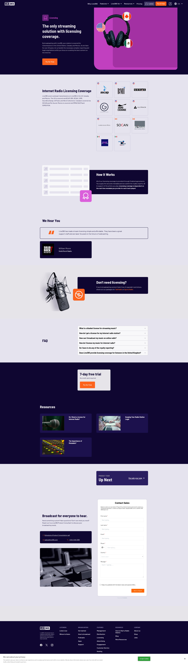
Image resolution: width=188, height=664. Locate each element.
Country (103, 552)
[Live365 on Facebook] (41, 645)
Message (103, 561)
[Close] (185, 659)
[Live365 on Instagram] (52, 645)
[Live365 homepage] (10, 3)
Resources (128, 4)
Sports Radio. (128, 289)
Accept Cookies (144, 658)
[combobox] (122, 557)
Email (102, 534)
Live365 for (115, 4)
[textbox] (122, 557)
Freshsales (124, 597)
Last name (104, 525)
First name (104, 516)
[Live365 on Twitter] (46, 645)
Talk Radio (118, 289)
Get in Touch (138, 590)
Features (103, 4)
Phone (102, 543)
